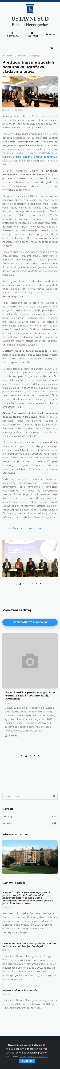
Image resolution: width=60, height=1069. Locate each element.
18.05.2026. (9, 703)
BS (50, 34)
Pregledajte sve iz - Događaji (30, 622)
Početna (9, 56)
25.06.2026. (6, 907)
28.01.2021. (6, 110)
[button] (20, 584)
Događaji (34, 56)
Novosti (22, 56)
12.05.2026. (6, 994)
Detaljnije (13, 736)
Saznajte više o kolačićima (33, 1056)
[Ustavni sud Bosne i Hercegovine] (30, 558)
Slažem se (27, 1061)
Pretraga (13, 36)
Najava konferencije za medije (20, 990)
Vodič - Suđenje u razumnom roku (24, 528)
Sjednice (7, 823)
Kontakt (33, 36)
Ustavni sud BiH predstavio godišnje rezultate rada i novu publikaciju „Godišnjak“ (30, 695)
